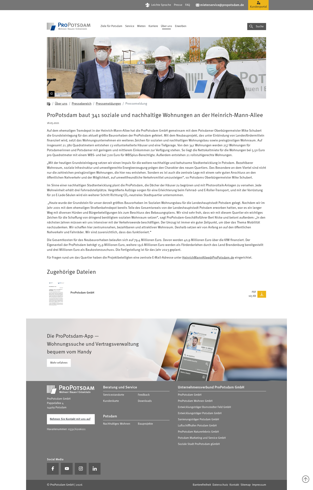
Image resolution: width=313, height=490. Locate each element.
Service (129, 26)
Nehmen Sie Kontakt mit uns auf (70, 419)
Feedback (144, 394)
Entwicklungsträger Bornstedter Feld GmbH (204, 407)
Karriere (153, 26)
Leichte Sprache (161, 5)
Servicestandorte (113, 394)
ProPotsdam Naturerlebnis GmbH (198, 431)
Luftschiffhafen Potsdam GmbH (197, 425)
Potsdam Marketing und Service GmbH (202, 438)
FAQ (187, 5)
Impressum (259, 484)
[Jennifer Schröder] (51, 92)
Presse (178, 5)
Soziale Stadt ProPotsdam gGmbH (199, 444)
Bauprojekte (145, 423)
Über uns (166, 26)
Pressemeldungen (108, 103)
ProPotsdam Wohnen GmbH (195, 401)
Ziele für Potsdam (111, 26)
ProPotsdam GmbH (189, 394)
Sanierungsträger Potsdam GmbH (198, 419)
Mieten (141, 26)
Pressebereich (81, 103)
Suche (260, 26)
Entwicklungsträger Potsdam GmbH (200, 413)
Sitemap (246, 484)
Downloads (145, 401)
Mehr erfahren (59, 362)
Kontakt (234, 484)
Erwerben (180, 26)
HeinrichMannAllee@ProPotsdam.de (208, 257)
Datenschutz (220, 484)
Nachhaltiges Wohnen (116, 423)
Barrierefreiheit (202, 484)
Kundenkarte (111, 401)
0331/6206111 (76, 429)
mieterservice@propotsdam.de (222, 5)
